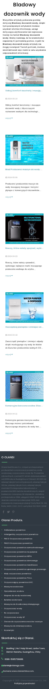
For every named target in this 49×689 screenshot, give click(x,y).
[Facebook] (3, 511)
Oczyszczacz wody (13, 608)
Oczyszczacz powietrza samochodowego (24, 547)
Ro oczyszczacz (11, 613)
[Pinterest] (13, 511)
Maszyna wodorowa (13, 586)
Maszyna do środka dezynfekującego (21, 604)
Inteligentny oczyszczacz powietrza (21, 534)
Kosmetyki (9, 630)
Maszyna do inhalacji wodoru (18, 626)
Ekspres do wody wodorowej (17, 595)
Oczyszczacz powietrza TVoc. (18, 578)
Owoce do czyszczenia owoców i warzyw (23, 621)
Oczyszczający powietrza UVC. (18, 582)
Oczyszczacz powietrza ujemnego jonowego (25, 569)
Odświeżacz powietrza (14, 530)
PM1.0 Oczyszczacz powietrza (18, 538)
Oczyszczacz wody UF (14, 617)
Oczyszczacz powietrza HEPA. (18, 556)
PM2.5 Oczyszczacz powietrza (18, 543)
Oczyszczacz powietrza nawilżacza (20, 565)
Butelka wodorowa (13, 600)
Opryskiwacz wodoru (14, 591)
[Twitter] (8, 511)
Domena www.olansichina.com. (18, 671)
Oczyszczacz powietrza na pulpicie (20, 552)
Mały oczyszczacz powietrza (17, 573)
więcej (8, 118)
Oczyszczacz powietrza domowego (21, 560)
